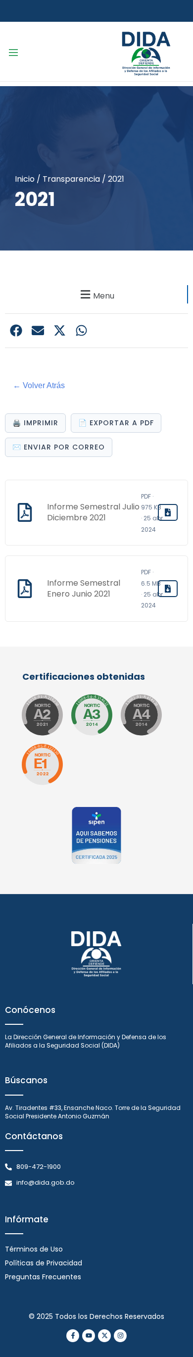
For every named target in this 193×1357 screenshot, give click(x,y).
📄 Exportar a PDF (116, 423)
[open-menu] (13, 54)
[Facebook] (72, 1335)
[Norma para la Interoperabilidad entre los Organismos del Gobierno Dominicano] (141, 715)
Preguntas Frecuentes (43, 1277)
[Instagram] (120, 1335)
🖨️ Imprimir (35, 423)
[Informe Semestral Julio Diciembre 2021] (168, 512)
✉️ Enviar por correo (58, 447)
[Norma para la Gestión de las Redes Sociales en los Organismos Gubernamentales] (42, 764)
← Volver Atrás (39, 385)
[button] (96, 294)
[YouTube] (88, 1335)
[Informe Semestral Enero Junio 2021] (168, 588)
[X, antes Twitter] (104, 1335)
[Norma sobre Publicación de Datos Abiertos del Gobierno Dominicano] (91, 715)
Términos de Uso (34, 1249)
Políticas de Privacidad (43, 1263)
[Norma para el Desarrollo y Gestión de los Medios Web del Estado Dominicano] (42, 715)
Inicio (25, 179)
